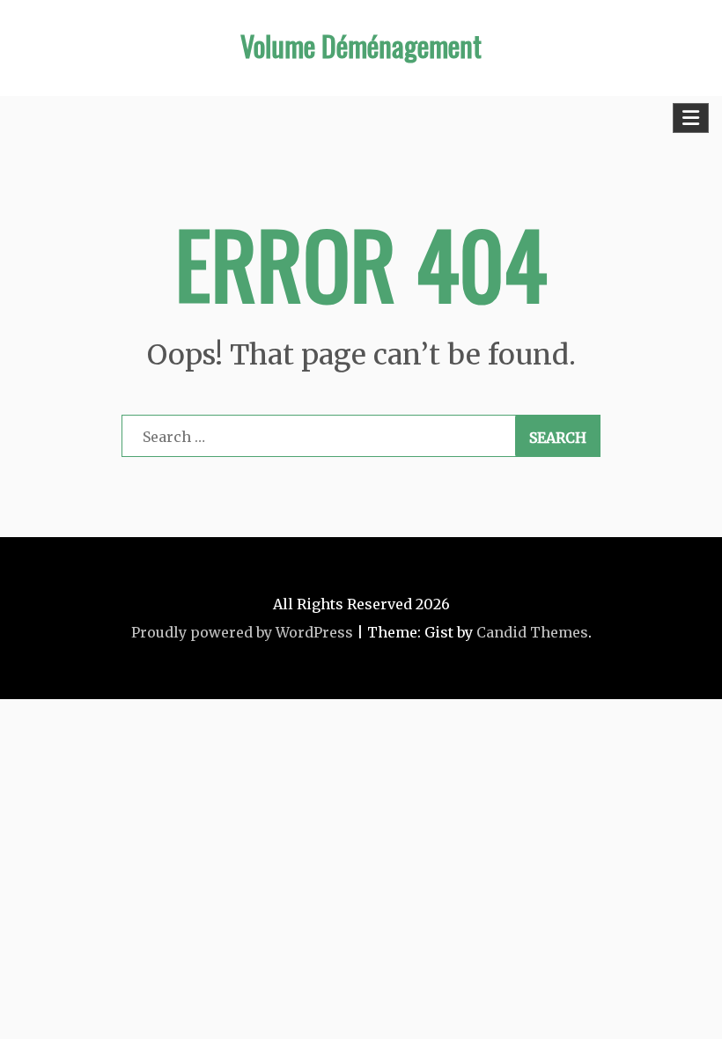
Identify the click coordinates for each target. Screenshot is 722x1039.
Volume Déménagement (361, 45)
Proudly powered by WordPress (242, 632)
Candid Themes (532, 632)
